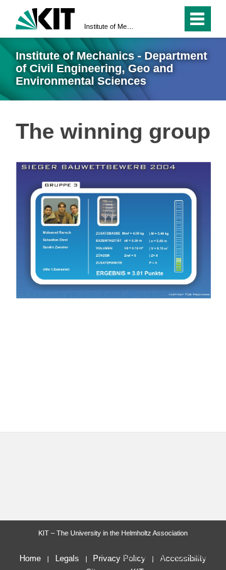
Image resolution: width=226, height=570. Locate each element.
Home (30, 558)
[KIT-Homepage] (45, 17)
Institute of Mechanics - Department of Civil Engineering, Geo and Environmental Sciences (109, 26)
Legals (67, 558)
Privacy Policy (119, 558)
